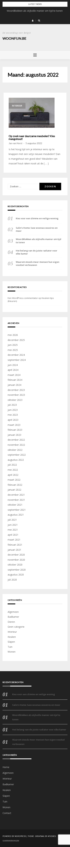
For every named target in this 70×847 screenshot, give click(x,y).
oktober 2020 (15, 564)
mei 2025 (13, 350)
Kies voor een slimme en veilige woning (37, 218)
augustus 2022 (16, 459)
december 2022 (16, 439)
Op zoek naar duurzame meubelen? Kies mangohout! (32, 137)
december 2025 (16, 340)
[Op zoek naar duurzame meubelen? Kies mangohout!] (32, 113)
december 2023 (16, 390)
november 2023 (16, 394)
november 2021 (16, 499)
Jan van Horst (15, 143)
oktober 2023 (15, 399)
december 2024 (16, 354)
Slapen (11, 641)
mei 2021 (13, 529)
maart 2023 (14, 424)
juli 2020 (12, 579)
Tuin (10, 646)
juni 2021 (13, 524)
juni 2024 (13, 365)
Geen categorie (16, 626)
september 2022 (17, 454)
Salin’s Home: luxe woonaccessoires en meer (37, 229)
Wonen (11, 651)
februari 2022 (15, 484)
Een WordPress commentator (23, 298)
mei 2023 (13, 414)
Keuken (12, 636)
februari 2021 (15, 544)
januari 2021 (14, 549)
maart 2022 (14, 479)
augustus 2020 (16, 574)
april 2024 (13, 369)
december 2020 (16, 554)
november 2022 (16, 444)
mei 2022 (13, 469)
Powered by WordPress (14, 836)
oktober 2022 (15, 449)
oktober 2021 (15, 504)
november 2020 (16, 559)
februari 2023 (15, 429)
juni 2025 (13, 344)
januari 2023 (14, 434)
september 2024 (17, 359)
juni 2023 (13, 409)
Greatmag (40, 836)
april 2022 (13, 474)
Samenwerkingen (11, 841)
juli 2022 (12, 464)
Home (6, 767)
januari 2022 (14, 489)
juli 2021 (12, 519)
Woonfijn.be (14, 38)
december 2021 (16, 494)
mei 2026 (13, 335)
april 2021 (13, 534)
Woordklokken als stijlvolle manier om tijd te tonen (35, 10)
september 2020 (17, 569)
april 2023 (13, 419)
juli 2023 (12, 404)
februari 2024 (15, 379)
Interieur (17, 105)
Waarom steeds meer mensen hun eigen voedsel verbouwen (37, 263)
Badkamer (13, 616)
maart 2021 (14, 539)
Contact (7, 813)
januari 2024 (14, 384)
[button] (33, 21)
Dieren (11, 621)
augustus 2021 (16, 514)
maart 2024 (14, 375)
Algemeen (13, 611)
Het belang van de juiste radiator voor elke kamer (36, 252)
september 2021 (17, 509)
